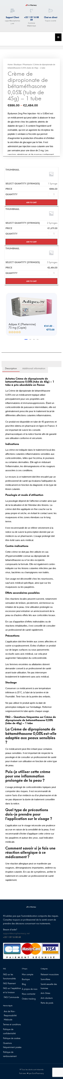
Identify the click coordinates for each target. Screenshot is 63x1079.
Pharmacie (27, 65)
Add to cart (31, 202)
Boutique (18, 65)
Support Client (12, 17)
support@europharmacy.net (16, 933)
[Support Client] (12, 10)
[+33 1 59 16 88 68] (31, 10)
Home (10, 65)
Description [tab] (11, 368)
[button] (26, 339)
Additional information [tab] (33, 368)
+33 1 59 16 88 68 (31, 18)
